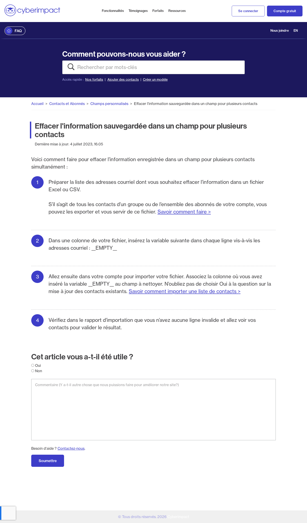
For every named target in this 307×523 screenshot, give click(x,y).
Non (38, 371)
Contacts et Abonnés (67, 103)
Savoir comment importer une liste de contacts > (184, 291)
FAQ (18, 31)
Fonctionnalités (113, 11)
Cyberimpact (178, 516)
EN (296, 31)
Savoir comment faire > (184, 212)
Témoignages (138, 11)
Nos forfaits (94, 80)
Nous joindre (279, 31)
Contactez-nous (71, 448)
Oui (37, 365)
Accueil (37, 103)
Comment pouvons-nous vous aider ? (124, 54)
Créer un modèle (155, 80)
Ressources (177, 11)
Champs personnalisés (109, 103)
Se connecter (248, 11)
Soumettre (48, 460)
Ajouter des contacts (123, 80)
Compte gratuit (285, 11)
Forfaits (158, 11)
